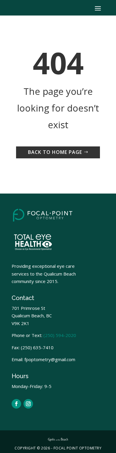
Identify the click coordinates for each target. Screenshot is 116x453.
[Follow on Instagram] (28, 404)
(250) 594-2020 (59, 335)
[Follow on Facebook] (16, 404)
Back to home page (55, 152)
